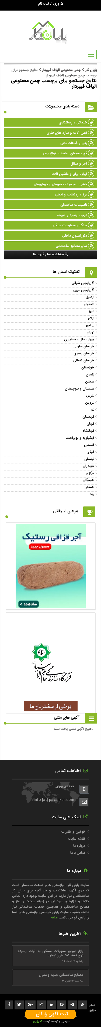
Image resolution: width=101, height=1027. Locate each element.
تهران (90, 332)
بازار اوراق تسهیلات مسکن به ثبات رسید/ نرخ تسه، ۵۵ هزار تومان (50, 953)
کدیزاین (38, 1021)
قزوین (89, 403)
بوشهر (90, 325)
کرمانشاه (88, 431)
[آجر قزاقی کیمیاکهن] (51, 709)
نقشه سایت (76, 839)
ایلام (91, 318)
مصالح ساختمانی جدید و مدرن (61, 975)
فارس (90, 396)
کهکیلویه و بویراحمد (80, 438)
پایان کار (90, 70)
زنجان (90, 375)
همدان (89, 487)
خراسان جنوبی (84, 346)
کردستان (88, 417)
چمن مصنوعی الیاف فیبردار (61, 70)
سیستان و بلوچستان (79, 389)
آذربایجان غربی (83, 290)
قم (92, 410)
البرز (91, 311)
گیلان (90, 452)
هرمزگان (88, 480)
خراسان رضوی (84, 353)
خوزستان (87, 368)
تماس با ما (77, 853)
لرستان (89, 459)
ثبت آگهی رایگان (50, 1014)
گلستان (89, 445)
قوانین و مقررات (73, 832)
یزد (92, 494)
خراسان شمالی (83, 361)
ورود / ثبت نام (49, 4)
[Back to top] (84, 1013)
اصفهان (89, 304)
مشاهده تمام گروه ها (49, 254)
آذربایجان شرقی (83, 283)
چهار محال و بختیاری (79, 339)
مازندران (88, 466)
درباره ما (79, 846)
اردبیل (90, 297)
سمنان (89, 382)
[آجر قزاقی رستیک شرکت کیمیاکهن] (51, 605)
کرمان (90, 424)
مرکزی (90, 473)
